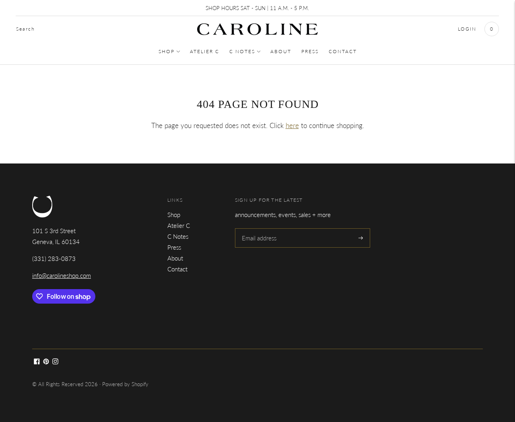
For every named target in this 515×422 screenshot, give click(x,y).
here (292, 125)
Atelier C (204, 51)
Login (467, 29)
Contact (343, 51)
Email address (258, 228)
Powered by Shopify (125, 384)
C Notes (242, 51)
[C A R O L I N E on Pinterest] (46, 362)
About (280, 51)
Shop (167, 51)
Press (310, 51)
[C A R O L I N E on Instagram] (55, 362)
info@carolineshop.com (61, 275)
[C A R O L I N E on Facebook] (37, 362)
